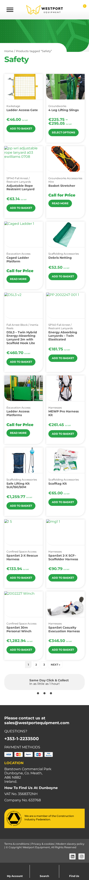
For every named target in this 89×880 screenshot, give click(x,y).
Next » (55, 664)
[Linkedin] (72, 856)
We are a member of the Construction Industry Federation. (49, 817)
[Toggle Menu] (9, 10)
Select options (63, 132)
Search (44, 876)
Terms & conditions (16, 843)
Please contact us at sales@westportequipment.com (36, 720)
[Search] (44, 867)
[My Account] (15, 867)
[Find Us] (74, 867)
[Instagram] (81, 856)
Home (8, 51)
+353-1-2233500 (21, 738)
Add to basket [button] (21, 128)
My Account (15, 876)
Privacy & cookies (42, 843)
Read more (60, 203)
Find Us (74, 876)
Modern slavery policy (70, 843)
